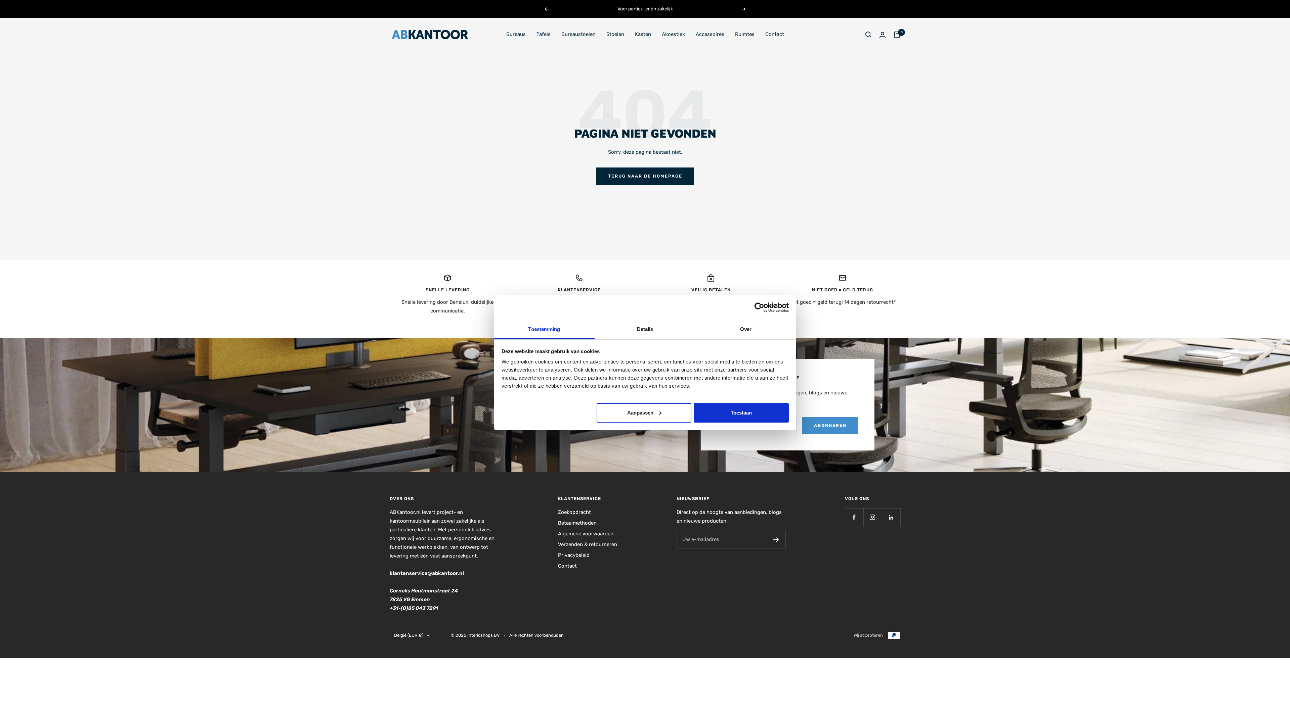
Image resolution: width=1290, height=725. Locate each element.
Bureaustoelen (578, 34)
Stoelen (615, 34)
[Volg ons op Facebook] (854, 517)
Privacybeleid (574, 555)
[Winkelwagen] (897, 35)
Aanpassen (640, 413)
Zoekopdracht (574, 512)
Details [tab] (645, 329)
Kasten (643, 34)
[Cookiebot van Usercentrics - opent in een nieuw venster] (759, 307)
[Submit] (776, 539)
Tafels (543, 34)
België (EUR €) (408, 635)
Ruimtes (745, 34)
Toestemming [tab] (544, 329)
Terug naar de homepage (645, 176)
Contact (774, 34)
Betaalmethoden (577, 523)
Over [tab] (745, 329)
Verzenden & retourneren (587, 544)
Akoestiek (673, 34)
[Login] (882, 35)
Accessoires (710, 34)
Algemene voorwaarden (585, 534)
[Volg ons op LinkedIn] (891, 517)
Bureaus (516, 34)
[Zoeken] (868, 35)
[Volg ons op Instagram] (872, 517)
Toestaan (741, 413)
